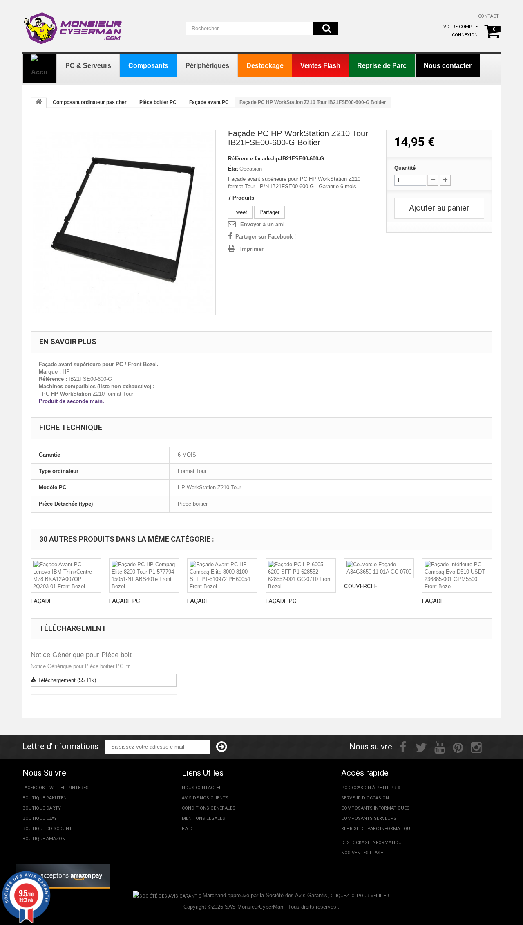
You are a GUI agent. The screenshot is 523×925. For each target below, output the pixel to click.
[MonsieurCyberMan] (73, 24)
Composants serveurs (368, 818)
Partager (269, 212)
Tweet (240, 212)
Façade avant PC (209, 102)
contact (488, 16)
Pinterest (79, 787)
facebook (33, 787)
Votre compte (460, 26)
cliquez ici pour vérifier (360, 895)
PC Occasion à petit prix (370, 787)
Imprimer (252, 249)
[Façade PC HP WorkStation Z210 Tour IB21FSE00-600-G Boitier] (123, 222)
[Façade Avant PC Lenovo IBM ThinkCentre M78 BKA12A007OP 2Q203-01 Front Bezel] (66, 575)
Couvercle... (362, 586)
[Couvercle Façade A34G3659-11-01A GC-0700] (379, 568)
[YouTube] (439, 746)
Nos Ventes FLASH (362, 852)
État (233, 169)
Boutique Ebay (39, 818)
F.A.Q (187, 828)
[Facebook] (402, 746)
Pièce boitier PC (158, 102)
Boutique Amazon (43, 839)
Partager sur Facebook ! (265, 237)
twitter (56, 787)
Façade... (43, 601)
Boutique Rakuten (44, 798)
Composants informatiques (375, 808)
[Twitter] (421, 746)
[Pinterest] (458, 746)
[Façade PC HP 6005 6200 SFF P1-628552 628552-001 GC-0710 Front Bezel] (301, 575)
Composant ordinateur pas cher (90, 102)
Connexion (465, 35)
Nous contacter (202, 787)
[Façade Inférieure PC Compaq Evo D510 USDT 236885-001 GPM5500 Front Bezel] (457, 575)
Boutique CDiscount (47, 828)
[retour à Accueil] (39, 103)
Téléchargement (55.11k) (66, 680)
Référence (240, 158)
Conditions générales (208, 808)
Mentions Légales (203, 818)
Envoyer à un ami (262, 224)
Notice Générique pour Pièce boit (81, 655)
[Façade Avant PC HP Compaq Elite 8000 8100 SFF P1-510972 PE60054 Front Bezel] (222, 575)
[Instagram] (476, 746)
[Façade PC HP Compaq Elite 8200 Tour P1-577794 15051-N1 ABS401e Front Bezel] (144, 575)
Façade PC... (126, 601)
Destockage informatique (372, 842)
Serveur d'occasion (365, 798)
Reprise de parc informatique (377, 828)
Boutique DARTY (41, 808)
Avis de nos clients (205, 798)
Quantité (405, 168)
